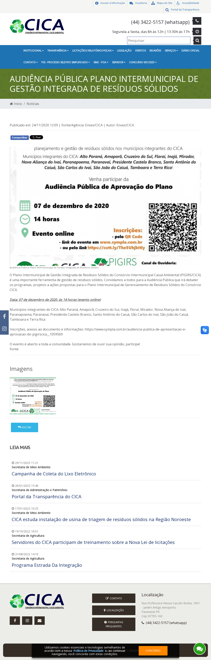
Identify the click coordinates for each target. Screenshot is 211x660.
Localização (115, 610)
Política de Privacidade (88, 651)
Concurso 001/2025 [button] (142, 62)
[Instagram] (4, 328)
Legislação (124, 50)
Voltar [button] (26, 427)
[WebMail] (39, 620)
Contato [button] (29, 62)
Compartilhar (19, 137)
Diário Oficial (190, 50)
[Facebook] (4, 316)
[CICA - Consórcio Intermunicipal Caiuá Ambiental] (38, 26)
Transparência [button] (57, 50)
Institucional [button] (32, 50)
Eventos (140, 50)
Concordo (153, 650)
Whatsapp (58, 138)
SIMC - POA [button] (100, 62)
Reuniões (155, 50)
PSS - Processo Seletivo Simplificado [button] (64, 62)
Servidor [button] (118, 62)
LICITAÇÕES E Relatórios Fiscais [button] (92, 50)
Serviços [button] (170, 50)
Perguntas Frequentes (114, 624)
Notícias (33, 103)
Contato (115, 598)
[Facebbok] (15, 620)
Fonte (14, 349)
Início (17, 103)
